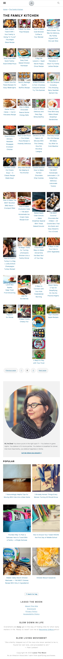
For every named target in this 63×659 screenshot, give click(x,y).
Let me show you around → (31, 453)
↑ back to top (31, 594)
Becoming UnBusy (46, 629)
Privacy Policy (31, 611)
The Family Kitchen (16, 9)
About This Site (31, 606)
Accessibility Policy (31, 614)
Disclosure (31, 609)
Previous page (11, 370)
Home (5, 9)
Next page (42, 370)
